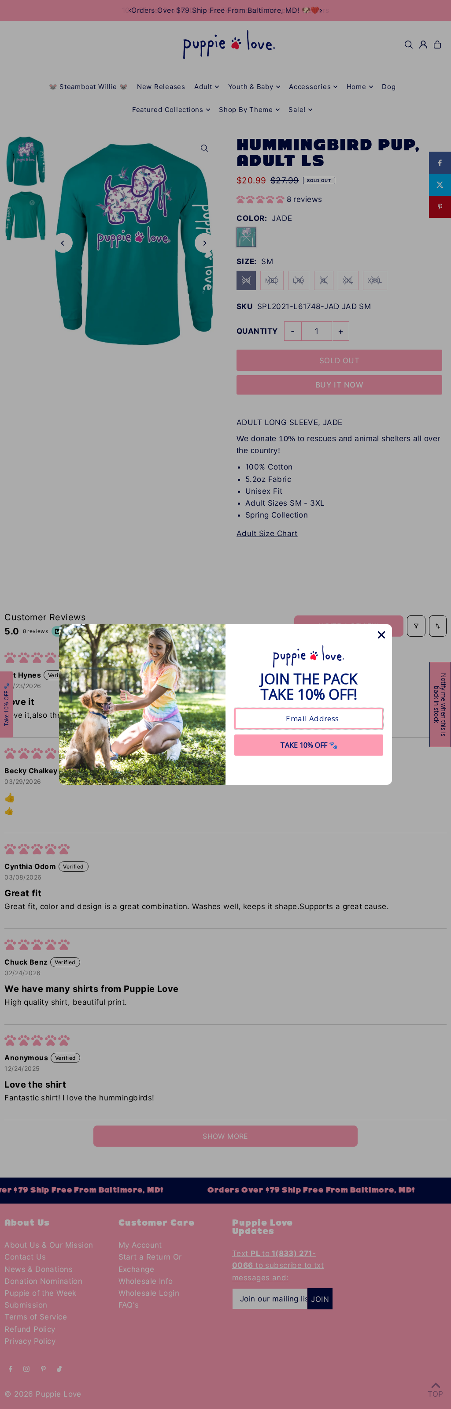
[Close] (381, 635)
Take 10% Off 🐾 (309, 745)
